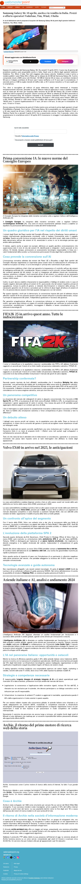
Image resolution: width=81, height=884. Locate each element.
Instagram (65, 61)
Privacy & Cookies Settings (21, 874)
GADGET (10, 7)
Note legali (17, 863)
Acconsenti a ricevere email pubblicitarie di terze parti (33, 140)
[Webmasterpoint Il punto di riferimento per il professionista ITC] (15, 4)
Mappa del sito (18, 870)
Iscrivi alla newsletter (21, 128)
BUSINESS (29, 7)
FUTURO (43, 7)
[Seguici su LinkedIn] (15, 857)
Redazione (6, 867)
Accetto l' (27, 136)
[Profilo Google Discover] (4, 857)
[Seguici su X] (11, 857)
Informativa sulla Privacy (30, 136)
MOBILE (17, 7)
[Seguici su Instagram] (18, 857)
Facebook (48, 61)
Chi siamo (6, 863)
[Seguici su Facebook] (8, 857)
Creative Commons (34, 878)
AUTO (37, 7)
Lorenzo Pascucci (9, 52)
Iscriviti (40, 145)
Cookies (5, 874)
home (3, 7)
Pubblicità (6, 870)
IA (23, 7)
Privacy (16, 867)
